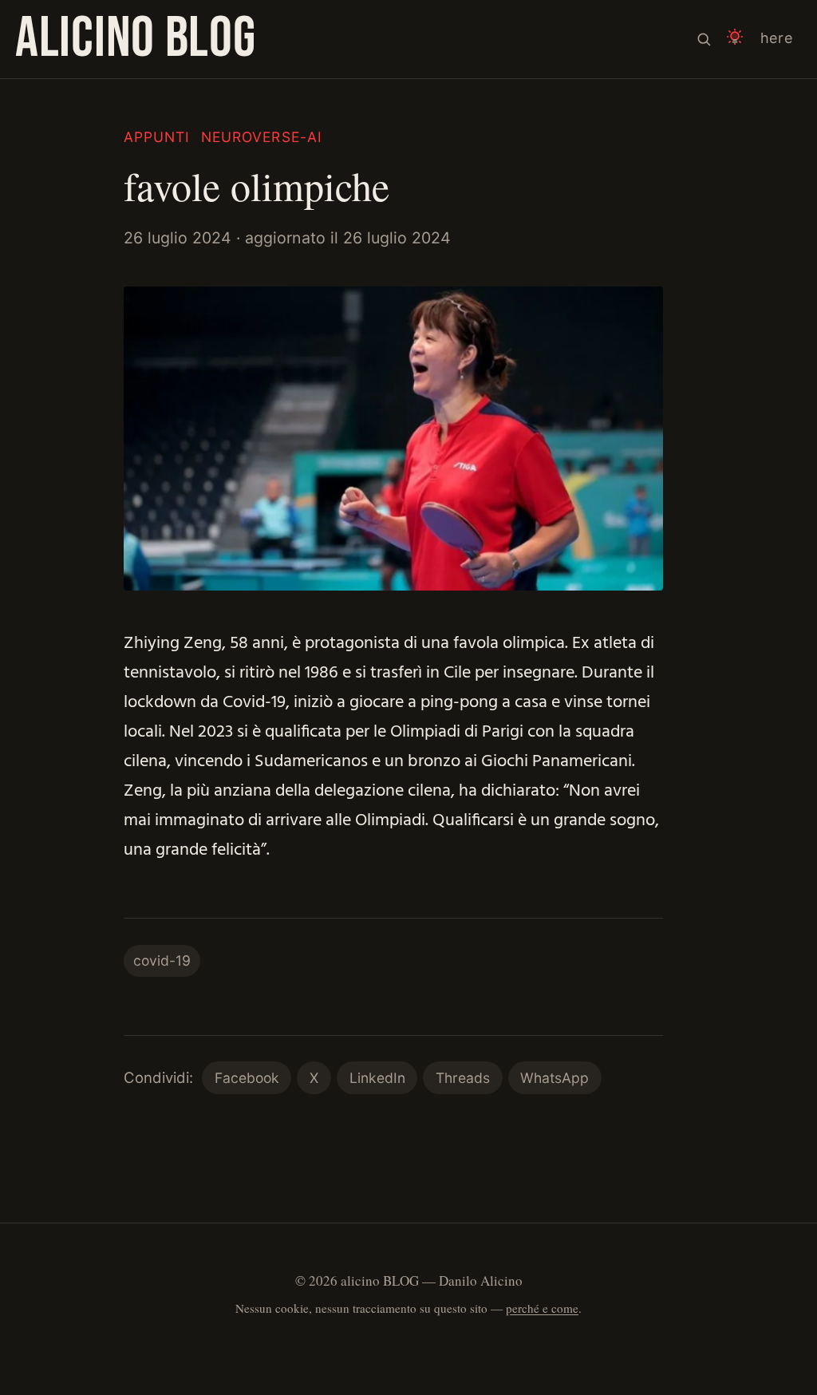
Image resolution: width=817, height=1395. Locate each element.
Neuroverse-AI (261, 136)
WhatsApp (554, 1077)
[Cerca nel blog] (703, 39)
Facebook (247, 1077)
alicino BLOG (135, 38)
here (776, 38)
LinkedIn (377, 1077)
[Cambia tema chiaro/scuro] (735, 39)
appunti (157, 136)
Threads (463, 1077)
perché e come (542, 1308)
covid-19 (162, 960)
